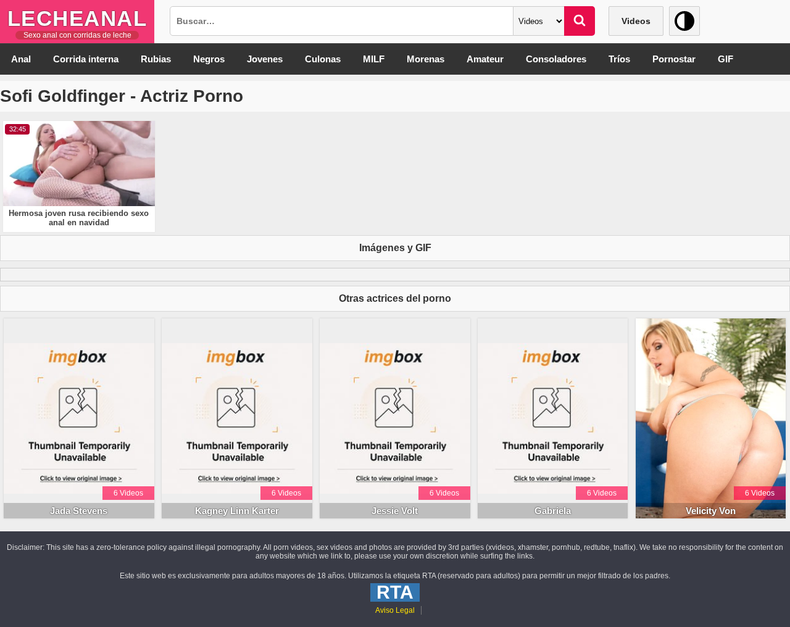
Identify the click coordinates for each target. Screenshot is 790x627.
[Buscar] (579, 21)
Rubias (156, 59)
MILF (374, 59)
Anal (21, 59)
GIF (725, 59)
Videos (636, 21)
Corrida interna (85, 59)
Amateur (485, 59)
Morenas (425, 59)
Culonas (323, 59)
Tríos (619, 59)
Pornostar (674, 59)
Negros (209, 59)
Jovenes (265, 59)
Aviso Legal (395, 610)
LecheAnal (77, 18)
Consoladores (556, 59)
